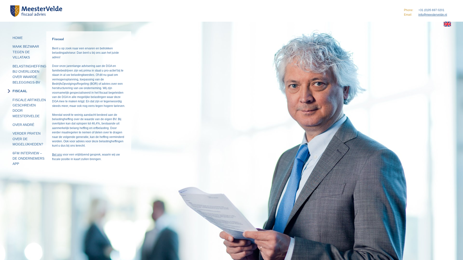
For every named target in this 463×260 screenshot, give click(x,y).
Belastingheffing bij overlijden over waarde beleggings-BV (29, 74)
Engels (447, 24)
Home (18, 38)
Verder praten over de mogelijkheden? (28, 138)
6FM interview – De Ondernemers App (28, 158)
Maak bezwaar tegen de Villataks (26, 52)
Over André (23, 125)
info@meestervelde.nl (432, 14)
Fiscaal (20, 91)
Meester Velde (37, 11)
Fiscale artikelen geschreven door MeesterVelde (29, 108)
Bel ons (57, 154)
